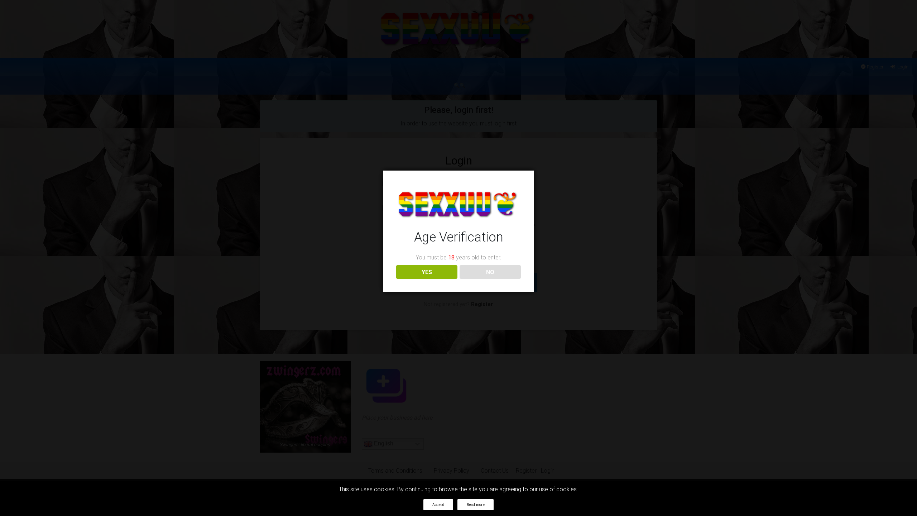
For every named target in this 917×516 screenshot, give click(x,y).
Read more (476, 504)
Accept (438, 504)
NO (490, 272)
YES (427, 272)
